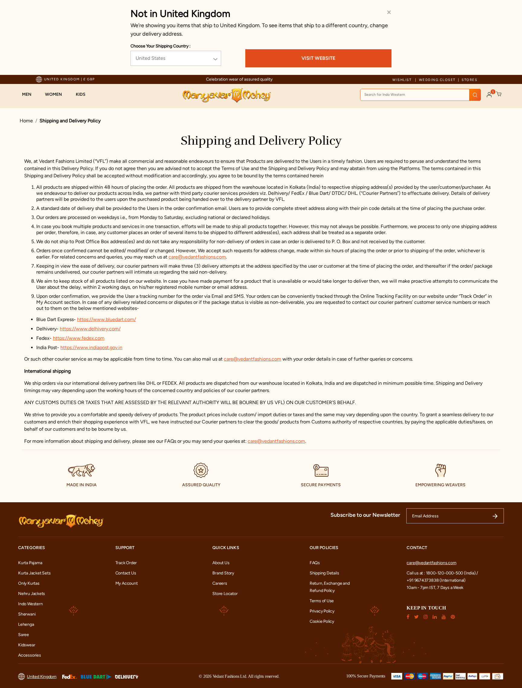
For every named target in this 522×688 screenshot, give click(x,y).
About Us (220, 562)
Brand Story (223, 573)
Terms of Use (322, 600)
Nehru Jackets (31, 593)
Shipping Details (324, 573)
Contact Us (125, 573)
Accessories (29, 655)
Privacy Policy (322, 611)
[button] (29, 94)
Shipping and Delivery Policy (70, 121)
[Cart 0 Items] (499, 94)
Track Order (126, 562)
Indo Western (30, 603)
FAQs (315, 562)
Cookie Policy (322, 621)
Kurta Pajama (30, 562)
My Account (126, 583)
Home (26, 121)
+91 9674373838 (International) (436, 580)
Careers (219, 583)
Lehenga (26, 624)
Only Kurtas (29, 583)
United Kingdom (41, 676)
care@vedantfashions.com (197, 257)
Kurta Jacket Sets (34, 573)
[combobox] (420, 95)
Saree (23, 634)
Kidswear (26, 645)
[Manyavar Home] (226, 95)
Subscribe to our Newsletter (365, 515)
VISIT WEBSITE (318, 58)
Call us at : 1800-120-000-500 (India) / (442, 573)
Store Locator (224, 593)
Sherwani (26, 614)
